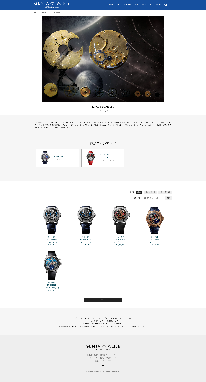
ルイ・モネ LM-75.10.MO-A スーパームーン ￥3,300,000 (51, 241)
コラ (98, 318)
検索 (168, 198)
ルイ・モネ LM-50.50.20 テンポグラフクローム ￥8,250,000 (154, 241)
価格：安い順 (150, 192)
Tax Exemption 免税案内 (100, 324)
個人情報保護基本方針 (87, 326)
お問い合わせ (116, 324)
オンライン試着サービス (94, 321)
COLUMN (127, 5)
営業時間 (86, 324)
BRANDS (136, 5)
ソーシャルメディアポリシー (137, 326)
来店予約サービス (112, 321)
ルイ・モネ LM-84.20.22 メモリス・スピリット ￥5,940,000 (51, 286)
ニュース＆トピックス (86, 318)
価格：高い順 (165, 192)
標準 (139, 192)
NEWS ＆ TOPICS (115, 5)
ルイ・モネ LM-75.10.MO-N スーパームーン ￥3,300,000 (85, 241)
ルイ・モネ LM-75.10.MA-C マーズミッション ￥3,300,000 (120, 241)
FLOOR (144, 5)
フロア (115, 318)
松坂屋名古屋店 (64, 326)
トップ (74, 318)
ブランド (107, 318)
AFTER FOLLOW (156, 5)
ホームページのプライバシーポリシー (111, 326)
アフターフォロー (126, 318)
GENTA (74, 326)
